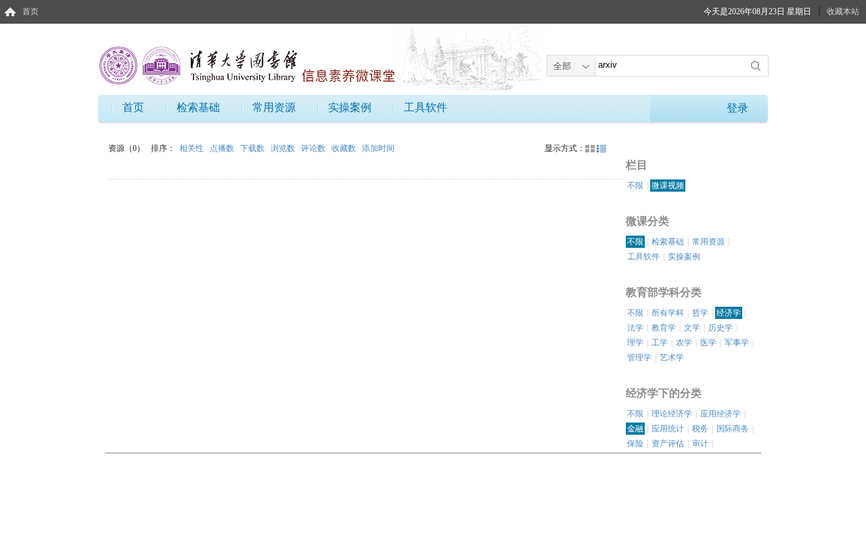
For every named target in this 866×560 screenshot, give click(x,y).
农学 (684, 342)
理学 (635, 342)
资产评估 (668, 443)
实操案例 (349, 107)
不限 (635, 185)
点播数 (223, 148)
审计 (700, 443)
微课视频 (668, 185)
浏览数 (284, 148)
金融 (635, 428)
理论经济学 (672, 413)
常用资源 (274, 107)
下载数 (253, 148)
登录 (737, 108)
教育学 (664, 327)
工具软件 (425, 107)
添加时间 (378, 148)
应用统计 (668, 428)
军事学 (737, 342)
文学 (692, 327)
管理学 (639, 357)
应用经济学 (720, 413)
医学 (708, 342)
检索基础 (198, 107)
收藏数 (345, 148)
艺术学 (672, 357)
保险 (635, 443)
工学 (660, 342)
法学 (635, 327)
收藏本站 (843, 11)
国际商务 (732, 428)
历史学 (720, 327)
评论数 (314, 148)
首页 (30, 11)
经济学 (728, 313)
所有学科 (668, 313)
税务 (700, 428)
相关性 (192, 148)
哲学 (700, 313)
